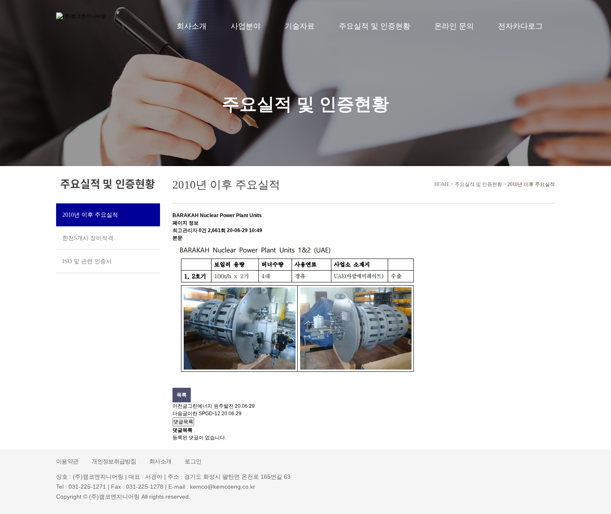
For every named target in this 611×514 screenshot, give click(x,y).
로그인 (193, 461)
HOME (440, 184)
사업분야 (246, 26)
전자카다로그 (520, 26)
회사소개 (192, 26)
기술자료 (300, 26)
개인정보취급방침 (113, 461)
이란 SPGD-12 (203, 413)
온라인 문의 (454, 26)
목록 (182, 395)
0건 (203, 230)
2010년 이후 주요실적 (531, 184)
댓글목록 (183, 422)
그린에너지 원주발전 (210, 406)
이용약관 (67, 461)
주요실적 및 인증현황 (374, 26)
